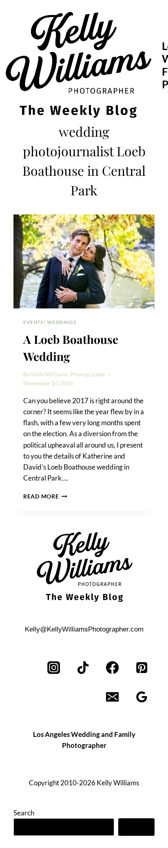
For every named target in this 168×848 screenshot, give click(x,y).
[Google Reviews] (142, 697)
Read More (45, 496)
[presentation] (84, 261)
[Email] (112, 697)
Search (23, 813)
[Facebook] (112, 668)
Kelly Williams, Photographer (68, 374)
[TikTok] (83, 668)
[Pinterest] (142, 668)
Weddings (61, 322)
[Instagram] (54, 668)
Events (33, 322)
